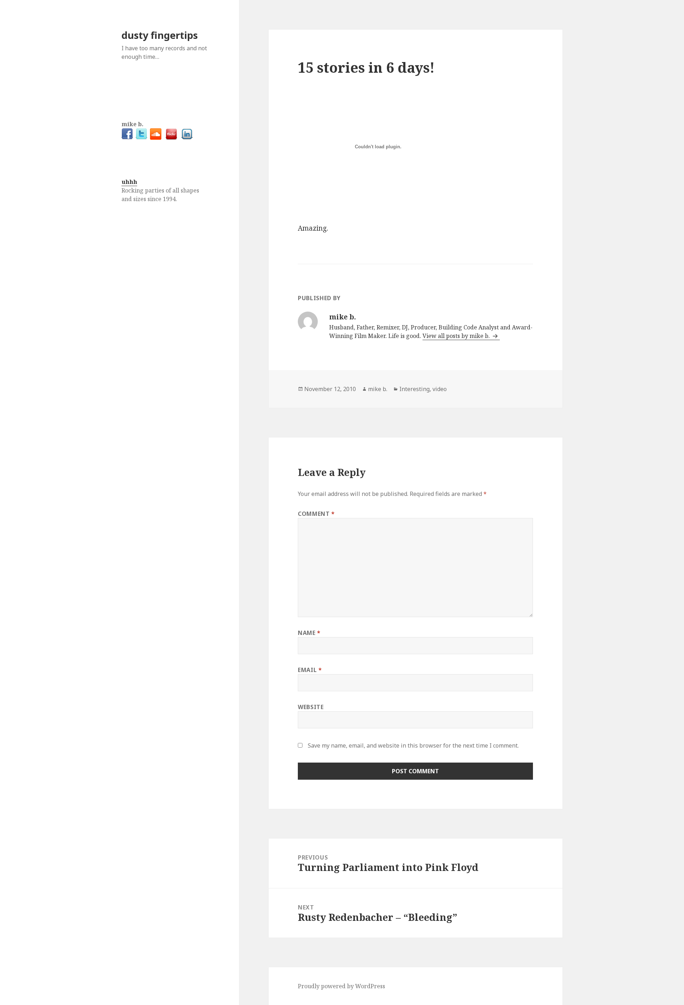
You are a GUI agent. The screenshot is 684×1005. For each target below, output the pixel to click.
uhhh (129, 182)
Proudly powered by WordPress (341, 986)
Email (310, 670)
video (439, 389)
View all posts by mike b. (457, 336)
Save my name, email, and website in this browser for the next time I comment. (413, 745)
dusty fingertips (159, 35)
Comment (316, 514)
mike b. (377, 389)
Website (310, 707)
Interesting (414, 389)
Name (309, 633)
